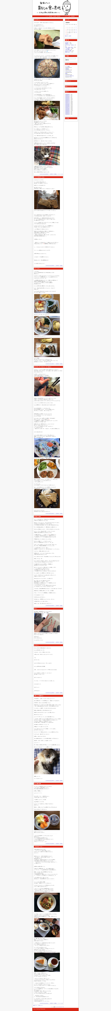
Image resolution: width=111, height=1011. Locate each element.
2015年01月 (67, 113)
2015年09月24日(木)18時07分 (50, 605)
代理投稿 (67, 68)
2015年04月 (67, 110)
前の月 (66, 35)
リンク (66, 16)
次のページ (40, 1005)
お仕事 (54, 16)
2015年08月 (67, 106)
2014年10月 (67, 114)
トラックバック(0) (60, 1003)
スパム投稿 (67, 66)
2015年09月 (67, 104)
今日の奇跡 (67, 49)
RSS (69, 16)
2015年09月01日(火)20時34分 (50, 692)
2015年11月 (67, 102)
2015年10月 (67, 103)
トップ (47, 16)
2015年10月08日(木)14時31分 (50, 513)
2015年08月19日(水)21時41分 (44, 1003)
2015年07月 (67, 107)
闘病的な (61, 265)
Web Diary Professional (40, 1009)
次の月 (70, 35)
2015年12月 (67, 101)
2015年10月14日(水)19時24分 (50, 265)
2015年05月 (67, 109)
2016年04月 (67, 96)
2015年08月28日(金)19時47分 (50, 780)
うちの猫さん (67, 48)
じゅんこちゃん (68, 71)
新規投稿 (73, 16)
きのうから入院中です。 (70, 75)
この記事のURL (57, 265)
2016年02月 (67, 99)
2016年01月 (67, 100)
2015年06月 (67, 108)
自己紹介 (50, 16)
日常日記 (58, 16)
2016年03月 (67, 97)
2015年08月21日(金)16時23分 (50, 843)
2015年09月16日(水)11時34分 (50, 642)
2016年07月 (67, 95)
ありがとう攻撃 (68, 50)
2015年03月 (67, 111)
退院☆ (66, 73)
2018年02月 (67, 94)
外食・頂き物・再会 (69, 47)
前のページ (35, 1005)
